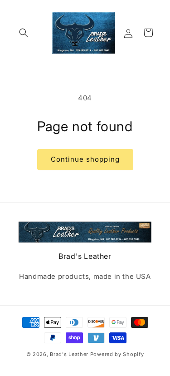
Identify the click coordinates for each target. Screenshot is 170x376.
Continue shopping (85, 159)
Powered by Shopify (117, 354)
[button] (24, 33)
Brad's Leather (69, 354)
